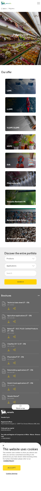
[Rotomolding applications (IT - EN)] (7, 376)
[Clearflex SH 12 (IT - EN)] (7, 350)
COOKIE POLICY (8, 461)
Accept (12, 468)
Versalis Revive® (13, 396)
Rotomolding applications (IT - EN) (20, 370)
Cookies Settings (11, 473)
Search (20, 282)
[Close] (3, 445)
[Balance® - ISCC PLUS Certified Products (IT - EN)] (7, 336)
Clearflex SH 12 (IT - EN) (16, 344)
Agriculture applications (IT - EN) (19, 316)
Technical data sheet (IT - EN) (18, 303)
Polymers (12, 8)
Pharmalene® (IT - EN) (15, 357)
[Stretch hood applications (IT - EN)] (7, 389)
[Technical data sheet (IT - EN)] (7, 308)
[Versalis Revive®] (7, 402)
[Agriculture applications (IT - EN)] (7, 321)
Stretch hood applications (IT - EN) (20, 383)
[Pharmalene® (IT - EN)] (7, 363)
